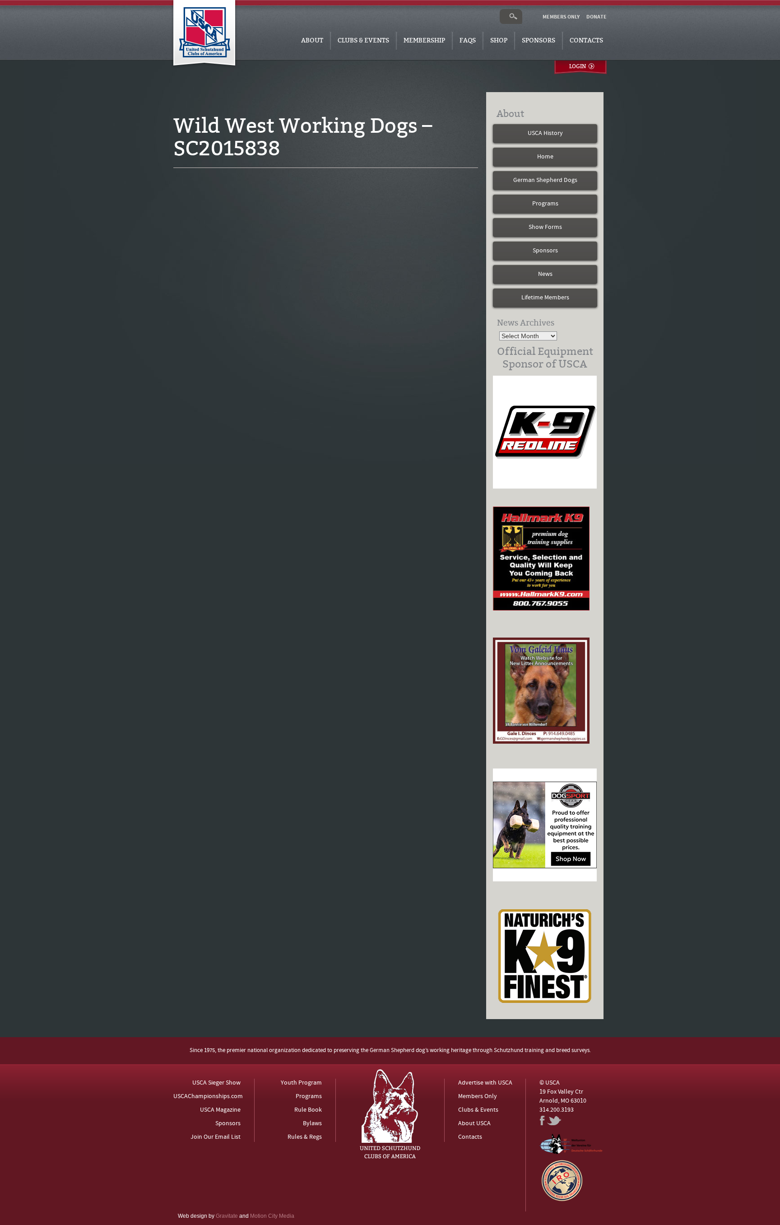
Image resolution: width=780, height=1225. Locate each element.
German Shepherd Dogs (545, 180)
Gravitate (227, 1216)
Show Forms (545, 227)
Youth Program (301, 1083)
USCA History (545, 133)
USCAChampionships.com (208, 1096)
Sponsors (538, 40)
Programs (545, 203)
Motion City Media (272, 1216)
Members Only (477, 1096)
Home (545, 157)
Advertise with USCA (485, 1083)
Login (577, 66)
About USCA (474, 1123)
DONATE (596, 17)
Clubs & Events (363, 40)
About (312, 40)
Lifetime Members (545, 297)
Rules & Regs (305, 1137)
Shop (498, 40)
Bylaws (312, 1123)
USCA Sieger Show (216, 1083)
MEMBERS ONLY (561, 17)
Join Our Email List (215, 1137)
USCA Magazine (220, 1110)
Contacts (586, 40)
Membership (424, 40)
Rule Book (308, 1110)
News (545, 274)
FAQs (468, 40)
